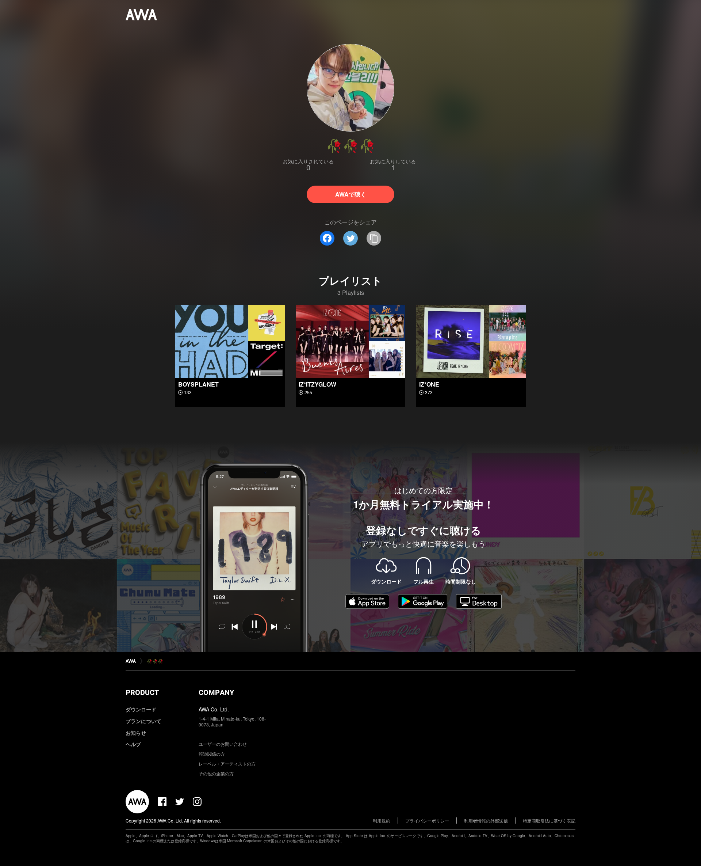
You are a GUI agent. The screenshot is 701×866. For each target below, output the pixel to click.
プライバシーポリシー (427, 820)
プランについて (143, 721)
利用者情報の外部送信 (486, 820)
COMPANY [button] (216, 692)
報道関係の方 (212, 754)
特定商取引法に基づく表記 (549, 820)
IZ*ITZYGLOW (317, 384)
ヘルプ (133, 744)
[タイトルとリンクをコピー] (374, 238)
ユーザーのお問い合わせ (223, 744)
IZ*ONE (429, 384)
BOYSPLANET (198, 384)
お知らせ (136, 732)
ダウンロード (141, 709)
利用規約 (381, 820)
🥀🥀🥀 (155, 661)
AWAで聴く (350, 194)
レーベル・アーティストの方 (227, 763)
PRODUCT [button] (142, 692)
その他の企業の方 (216, 773)
